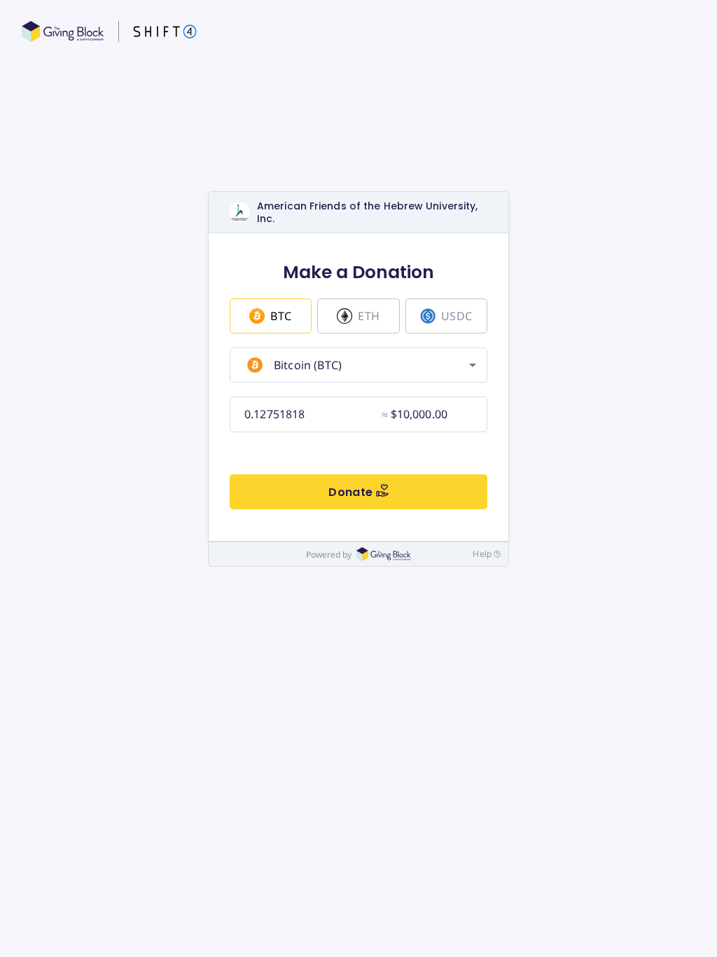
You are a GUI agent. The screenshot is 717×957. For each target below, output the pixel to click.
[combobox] (356, 365)
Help (482, 554)
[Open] (472, 365)
